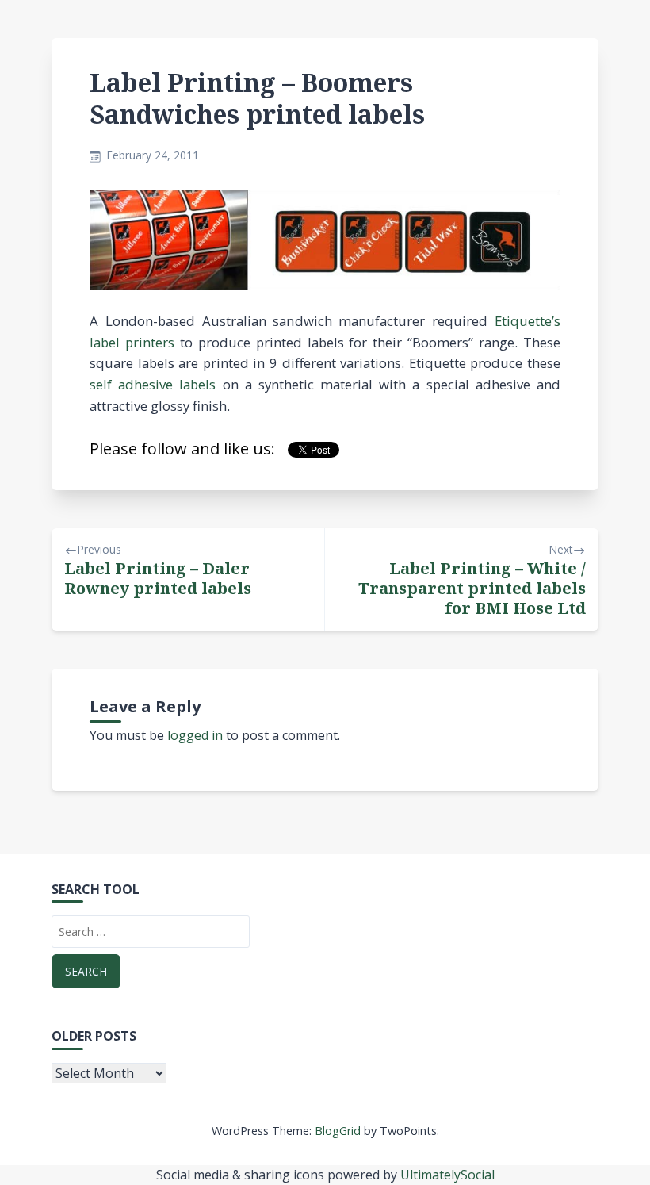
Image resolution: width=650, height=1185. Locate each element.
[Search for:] (151, 931)
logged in (195, 735)
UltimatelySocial (447, 1174)
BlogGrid (338, 1130)
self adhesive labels (153, 384)
